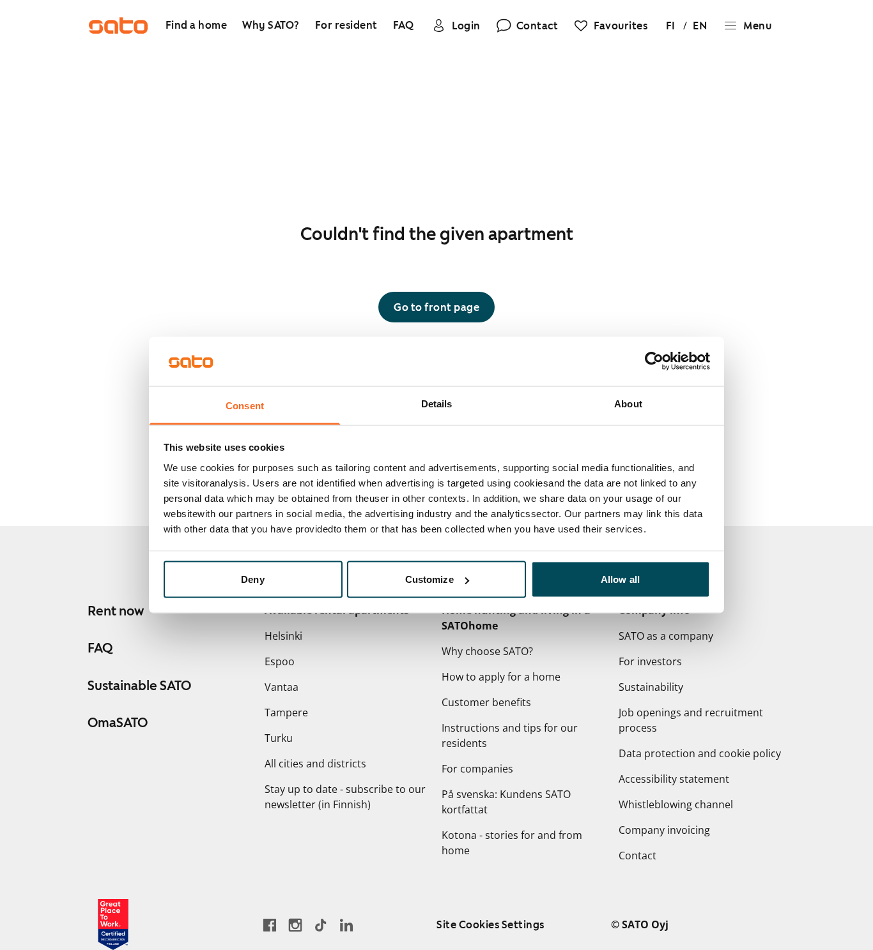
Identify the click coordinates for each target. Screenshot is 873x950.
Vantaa (281, 687)
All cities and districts (315, 764)
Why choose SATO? (487, 651)
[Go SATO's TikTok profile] (320, 924)
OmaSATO (118, 722)
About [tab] (628, 403)
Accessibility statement (674, 779)
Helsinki (283, 636)
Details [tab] (436, 403)
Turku (279, 738)
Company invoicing (664, 830)
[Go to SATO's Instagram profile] (295, 924)
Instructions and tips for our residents (510, 735)
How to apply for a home (501, 677)
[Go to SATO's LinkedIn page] (346, 924)
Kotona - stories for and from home (512, 842)
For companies (477, 769)
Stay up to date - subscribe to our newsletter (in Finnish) (345, 796)
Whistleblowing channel (676, 804)
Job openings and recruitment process (691, 720)
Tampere (286, 712)
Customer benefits (486, 702)
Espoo (280, 661)
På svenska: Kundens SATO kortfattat (506, 802)
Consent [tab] (245, 405)
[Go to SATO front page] (118, 25)
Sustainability (651, 687)
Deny (252, 579)
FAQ (100, 648)
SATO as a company (666, 636)
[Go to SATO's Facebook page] (269, 924)
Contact (637, 855)
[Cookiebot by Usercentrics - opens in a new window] (654, 361)
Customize (429, 579)
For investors (650, 661)
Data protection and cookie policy (700, 753)
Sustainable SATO (139, 685)
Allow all (620, 579)
